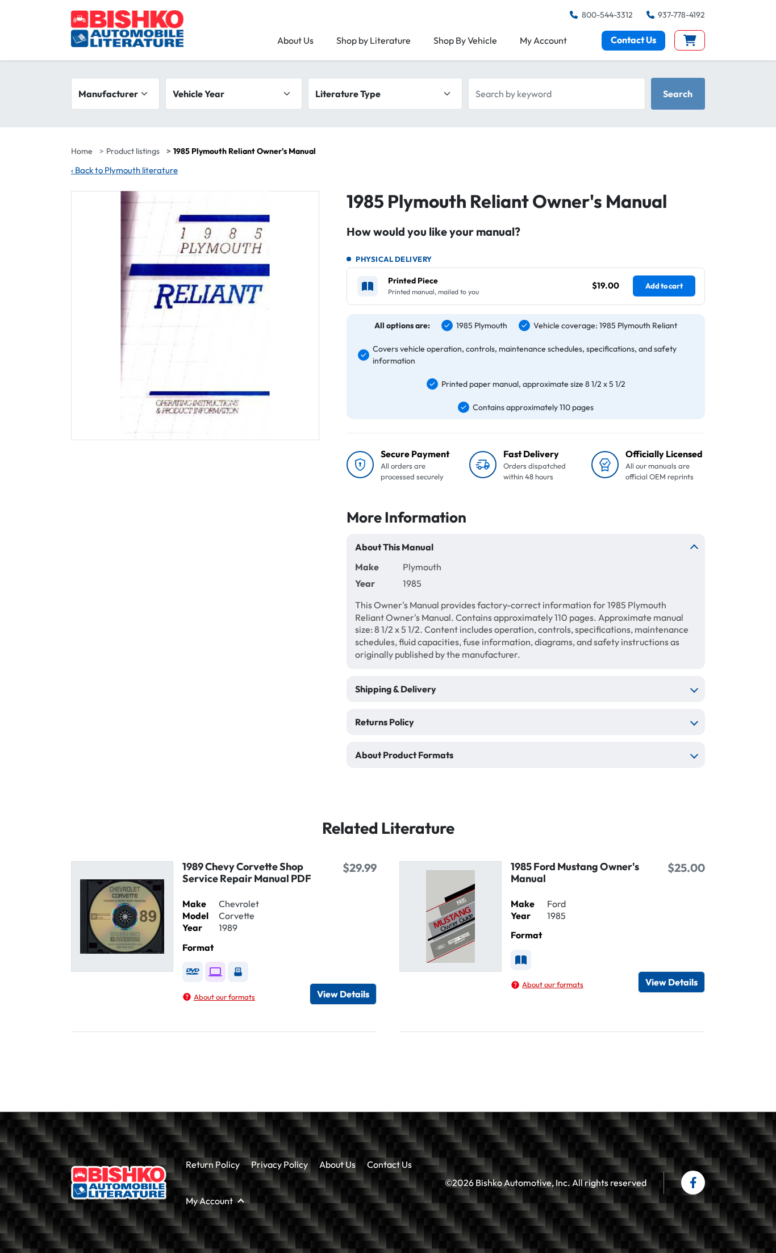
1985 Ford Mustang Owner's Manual (575, 872)
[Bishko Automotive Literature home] (118, 1183)
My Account (543, 40)
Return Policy (213, 1164)
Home (82, 151)
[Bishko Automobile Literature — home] (127, 28)
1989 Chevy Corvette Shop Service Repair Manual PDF (246, 872)
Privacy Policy (279, 1164)
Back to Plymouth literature (124, 170)
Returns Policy (384, 722)
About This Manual (394, 547)
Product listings (133, 151)
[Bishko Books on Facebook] (693, 1182)
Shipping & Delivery (395, 689)
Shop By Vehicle (465, 40)
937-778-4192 (681, 15)
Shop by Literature (373, 40)
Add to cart (664, 285)
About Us (295, 40)
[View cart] (690, 40)
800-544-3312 (607, 15)
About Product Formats (404, 755)
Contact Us (633, 39)
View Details (343, 994)
